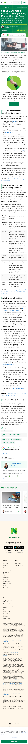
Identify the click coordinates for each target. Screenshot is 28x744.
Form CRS (5, 683)
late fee (14, 121)
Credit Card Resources (8, 442)
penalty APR (9, 132)
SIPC (19, 679)
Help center (18, 563)
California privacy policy (8, 606)
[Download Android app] (19, 547)
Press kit (5, 587)
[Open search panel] (11, 2)
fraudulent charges (8, 364)
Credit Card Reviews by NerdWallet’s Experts (12, 435)
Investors (5, 590)
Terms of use (6, 597)
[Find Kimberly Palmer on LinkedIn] (16, 466)
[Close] (26, 729)
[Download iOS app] (8, 547)
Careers (5, 567)
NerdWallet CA (15, 726)
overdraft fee (5, 414)
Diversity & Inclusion (6, 573)
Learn (7, 7)
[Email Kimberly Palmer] (14, 466)
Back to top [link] (6, 454)
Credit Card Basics (16, 439)
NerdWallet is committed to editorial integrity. (14, 52)
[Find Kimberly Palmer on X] (12, 466)
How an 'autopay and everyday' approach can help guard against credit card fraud (13, 291)
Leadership (6, 565)
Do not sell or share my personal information (7, 616)
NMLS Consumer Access (8, 640)
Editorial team (7, 583)
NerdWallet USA (15, 723)
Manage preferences (14, 737)
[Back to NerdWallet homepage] (2, 7)
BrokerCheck (16, 687)
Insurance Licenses (14, 652)
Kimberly (16, 463)
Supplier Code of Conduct (7, 600)
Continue (14, 741)
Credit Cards (5, 439)
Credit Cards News (7, 431)
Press (4, 585)
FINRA (16, 679)
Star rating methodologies (7, 580)
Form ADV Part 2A (13, 683)
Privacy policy (7, 603)
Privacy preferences (6, 610)
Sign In (16, 2)
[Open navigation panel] (2, 2)
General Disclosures (15, 685)
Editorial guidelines (6, 576)
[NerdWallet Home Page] (5, 2)
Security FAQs (19, 565)
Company (5, 563)
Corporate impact (8, 570)
